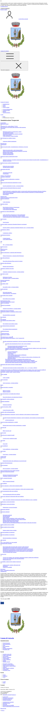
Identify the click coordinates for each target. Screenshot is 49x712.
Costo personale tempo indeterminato (10, 209)
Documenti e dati (6, 649)
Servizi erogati (3, 432)
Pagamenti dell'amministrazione (6, 462)
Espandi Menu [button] (3, 122)
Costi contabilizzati (4, 445)
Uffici (4, 645)
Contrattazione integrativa (5, 235)
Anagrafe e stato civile (7, 654)
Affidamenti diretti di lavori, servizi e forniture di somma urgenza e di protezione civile (24, 357)
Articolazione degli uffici (5, 169)
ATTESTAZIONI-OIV (9, 420)
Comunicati (5, 675)
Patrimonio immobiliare (4, 401)
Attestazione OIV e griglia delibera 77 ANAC (9, 126)
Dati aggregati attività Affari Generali (7, 301)
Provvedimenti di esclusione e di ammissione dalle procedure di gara (18, 359)
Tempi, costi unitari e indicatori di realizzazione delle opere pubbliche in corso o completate (20, 499)
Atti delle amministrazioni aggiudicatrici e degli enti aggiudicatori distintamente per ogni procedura (21, 341)
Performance (2, 250)
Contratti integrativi (6, 238)
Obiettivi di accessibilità (7, 567)
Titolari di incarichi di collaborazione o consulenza (9, 179)
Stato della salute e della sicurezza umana (10, 521)
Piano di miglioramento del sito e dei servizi (11, 706)
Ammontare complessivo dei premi (7, 268)
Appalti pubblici (6, 658)
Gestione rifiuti (3, 456)
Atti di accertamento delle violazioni (9, 552)
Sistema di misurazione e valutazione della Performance (10, 252)
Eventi (4, 682)
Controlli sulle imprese (4, 331)
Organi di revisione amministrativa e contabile (9, 422)
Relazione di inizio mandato (8, 153)
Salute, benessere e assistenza (8, 668)
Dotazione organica (4, 204)
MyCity (2, 710)
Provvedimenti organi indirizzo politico (7, 320)
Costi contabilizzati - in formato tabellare (10, 449)
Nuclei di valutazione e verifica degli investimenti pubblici (11, 485)
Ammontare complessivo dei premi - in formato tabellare (13, 271)
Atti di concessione (4, 379)
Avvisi (4, 677)
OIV (1, 241)
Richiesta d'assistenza (7, 700)
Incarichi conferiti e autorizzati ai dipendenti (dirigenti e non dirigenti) (13, 224)
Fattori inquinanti (6, 517)
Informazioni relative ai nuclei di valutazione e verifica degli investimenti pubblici (18, 489)
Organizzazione (3, 144)
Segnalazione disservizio (7, 698)
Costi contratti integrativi (7, 239)
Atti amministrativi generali (8, 132)
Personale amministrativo (7, 648)
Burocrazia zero (3, 143)
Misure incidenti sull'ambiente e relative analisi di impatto (13, 518)
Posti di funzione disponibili (8, 193)
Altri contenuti (3, 540)
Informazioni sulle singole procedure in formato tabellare (11, 364)
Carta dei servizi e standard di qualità (7, 435)
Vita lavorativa (5, 656)
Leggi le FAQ (5, 696)
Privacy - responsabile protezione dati (7, 570)
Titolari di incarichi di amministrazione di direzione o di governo (15, 151)
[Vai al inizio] (0, 601)
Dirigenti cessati (3, 196)
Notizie (4, 674)
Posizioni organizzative (4, 198)
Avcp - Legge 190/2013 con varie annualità (8, 542)
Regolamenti (5, 566)
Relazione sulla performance (5, 263)
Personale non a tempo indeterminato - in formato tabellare (14, 215)
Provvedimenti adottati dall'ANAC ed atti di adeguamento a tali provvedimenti (17, 551)
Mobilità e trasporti (6, 661)
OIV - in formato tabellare (8, 244)
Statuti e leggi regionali (7, 134)
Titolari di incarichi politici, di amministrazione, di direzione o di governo (14, 146)
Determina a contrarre (12, 352)
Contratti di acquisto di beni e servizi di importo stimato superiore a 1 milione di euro (21, 361)
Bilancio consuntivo (6, 391)
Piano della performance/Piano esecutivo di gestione (12, 261)
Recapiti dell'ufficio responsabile (9, 315)
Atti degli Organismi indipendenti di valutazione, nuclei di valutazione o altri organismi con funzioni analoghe (23, 417)
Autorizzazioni (5, 669)
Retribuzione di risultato (7, 277)
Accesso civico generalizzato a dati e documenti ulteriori (13, 558)
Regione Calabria (3, 9)
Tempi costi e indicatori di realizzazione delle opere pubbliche (12, 496)
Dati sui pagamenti (4, 465)
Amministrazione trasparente (8, 702)
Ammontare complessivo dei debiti (9, 476)
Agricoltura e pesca (6, 670)
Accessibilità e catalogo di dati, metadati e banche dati (10, 561)
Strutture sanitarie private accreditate (7, 524)
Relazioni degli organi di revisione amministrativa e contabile (14, 425)
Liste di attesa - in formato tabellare (9, 454)
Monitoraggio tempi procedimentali (7, 310)
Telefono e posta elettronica (5, 175)
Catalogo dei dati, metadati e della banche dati (11, 565)
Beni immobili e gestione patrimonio (7, 399)
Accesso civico (3, 554)
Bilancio (4, 111)
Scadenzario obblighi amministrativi (9, 141)
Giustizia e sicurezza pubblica (8, 664)
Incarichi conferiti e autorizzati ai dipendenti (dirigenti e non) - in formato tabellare (18, 227)
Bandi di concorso (3, 246)
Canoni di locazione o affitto (5, 406)
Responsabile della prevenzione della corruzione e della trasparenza (15, 547)
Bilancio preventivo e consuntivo (6, 387)
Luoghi (4, 681)
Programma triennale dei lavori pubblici (15, 347)
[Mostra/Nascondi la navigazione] (9, 56)
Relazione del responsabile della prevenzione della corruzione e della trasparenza (18, 550)
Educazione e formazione (7, 663)
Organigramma (6, 173)
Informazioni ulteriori (12, 358)
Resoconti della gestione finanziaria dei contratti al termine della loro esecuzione (20, 362)
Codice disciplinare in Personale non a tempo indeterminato (14, 214)
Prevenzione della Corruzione (6, 543)
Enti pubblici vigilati (4, 283)
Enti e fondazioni (6, 646)
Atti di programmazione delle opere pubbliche (9, 491)
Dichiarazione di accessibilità (8, 705)
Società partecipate (4, 289)
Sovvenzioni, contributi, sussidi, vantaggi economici (10, 372)
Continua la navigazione (5, 8)
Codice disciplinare (6, 201)
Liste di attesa (3, 451)
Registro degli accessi (7, 559)
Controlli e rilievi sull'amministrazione (7, 412)
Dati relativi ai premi (4, 273)
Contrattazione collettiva (5, 229)
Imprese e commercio (7, 657)
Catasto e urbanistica (7, 659)
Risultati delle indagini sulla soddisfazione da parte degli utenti (14, 460)
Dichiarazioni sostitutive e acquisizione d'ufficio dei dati (10, 311)
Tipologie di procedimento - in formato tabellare (12, 308)
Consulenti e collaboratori (5, 176)
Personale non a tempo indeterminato (7, 211)
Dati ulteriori (2, 569)
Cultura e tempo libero (7, 655)
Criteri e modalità (3, 374)
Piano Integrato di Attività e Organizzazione (11, 207)
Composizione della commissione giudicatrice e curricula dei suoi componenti (19, 360)
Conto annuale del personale (8, 208)
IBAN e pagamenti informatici (6, 478)
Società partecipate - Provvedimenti (9, 293)
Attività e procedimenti (4, 302)
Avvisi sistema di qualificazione (14, 356)
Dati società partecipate (7, 292)
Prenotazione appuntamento (8, 697)
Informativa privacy (6, 703)
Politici (4, 647)
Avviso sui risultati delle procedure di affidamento (17, 354)
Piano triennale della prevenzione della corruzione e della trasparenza (16, 546)
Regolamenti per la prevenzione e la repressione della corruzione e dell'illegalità (18, 548)
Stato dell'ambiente (6, 516)
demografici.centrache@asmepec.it (9, 694)
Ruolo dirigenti (6, 194)
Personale (2, 180)
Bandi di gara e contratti (5, 334)
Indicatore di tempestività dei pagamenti (10, 475)
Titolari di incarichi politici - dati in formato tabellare (12, 150)
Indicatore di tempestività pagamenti (7, 471)
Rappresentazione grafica (5, 300)
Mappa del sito (3, 708)
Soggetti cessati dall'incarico (8, 154)
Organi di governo (6, 643)
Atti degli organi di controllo (8, 167)
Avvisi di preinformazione (12, 351)
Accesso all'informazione (7, 109)
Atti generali (2, 128)
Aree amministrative (6, 644)
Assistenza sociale (6, 110)
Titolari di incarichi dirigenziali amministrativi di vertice (10, 182)
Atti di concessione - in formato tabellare (10, 382)
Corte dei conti (3, 427)
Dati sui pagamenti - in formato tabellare (10, 468)
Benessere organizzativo (5, 280)
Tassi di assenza (3, 219)
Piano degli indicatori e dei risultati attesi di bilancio (10, 393)
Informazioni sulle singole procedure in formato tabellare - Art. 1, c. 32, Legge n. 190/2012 (20, 367)
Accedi (1, 114)
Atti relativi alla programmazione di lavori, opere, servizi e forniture (18, 343)
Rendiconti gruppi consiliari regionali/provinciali (9, 162)
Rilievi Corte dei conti (7, 430)
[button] (6, 104)
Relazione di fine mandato (8, 152)
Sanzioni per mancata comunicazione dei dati (8, 156)
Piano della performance (5, 257)
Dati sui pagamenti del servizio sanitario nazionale (9, 470)
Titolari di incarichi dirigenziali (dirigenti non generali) (10, 187)
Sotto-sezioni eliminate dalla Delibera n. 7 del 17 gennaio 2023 (12, 338)
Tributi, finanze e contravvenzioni (9, 665)
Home (4, 116)
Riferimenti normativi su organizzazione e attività (12, 131)
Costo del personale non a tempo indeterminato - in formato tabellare (16, 216)
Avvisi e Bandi (10, 353)
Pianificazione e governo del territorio (7, 501)
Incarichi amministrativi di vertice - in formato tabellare (13, 185)
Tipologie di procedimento (5, 305)
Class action (2, 440)
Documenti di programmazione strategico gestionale (12, 133)
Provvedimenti (3, 317)
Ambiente (5, 667)
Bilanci (1, 385)
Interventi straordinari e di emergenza (7, 532)
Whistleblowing (3, 571)
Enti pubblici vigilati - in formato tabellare (11, 287)
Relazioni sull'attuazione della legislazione (11, 520)
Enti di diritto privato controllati (6, 295)
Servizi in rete (3, 457)
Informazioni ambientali (4, 509)
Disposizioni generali (4, 123)
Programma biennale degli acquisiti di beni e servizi (17, 346)
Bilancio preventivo (6, 390)
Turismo (4, 660)
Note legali (5, 704)
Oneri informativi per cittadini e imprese (7, 138)
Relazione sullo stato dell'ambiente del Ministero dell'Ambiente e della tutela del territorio (19, 522)
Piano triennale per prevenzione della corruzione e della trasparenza (13, 127)
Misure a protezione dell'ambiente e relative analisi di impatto (14, 519)
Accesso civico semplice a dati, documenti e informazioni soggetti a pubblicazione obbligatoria (20, 557)
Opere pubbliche (3, 483)
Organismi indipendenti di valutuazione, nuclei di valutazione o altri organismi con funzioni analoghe (19, 414)
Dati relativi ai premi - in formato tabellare (11, 278)
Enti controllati (3, 281)
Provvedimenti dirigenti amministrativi (7, 325)
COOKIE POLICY (4, 6)
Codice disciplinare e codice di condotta (10, 136)
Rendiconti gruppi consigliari (8, 166)
